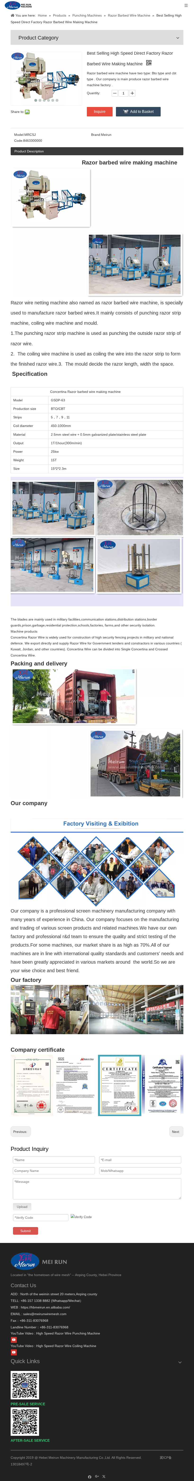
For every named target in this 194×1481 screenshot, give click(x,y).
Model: (19, 135)
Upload (22, 1207)
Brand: (96, 135)
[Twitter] (104, 1477)
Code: (18, 140)
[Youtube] (14, 1340)
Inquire (100, 112)
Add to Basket (142, 112)
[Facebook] (90, 1477)
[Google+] (97, 1477)
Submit (25, 1231)
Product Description (29, 151)
